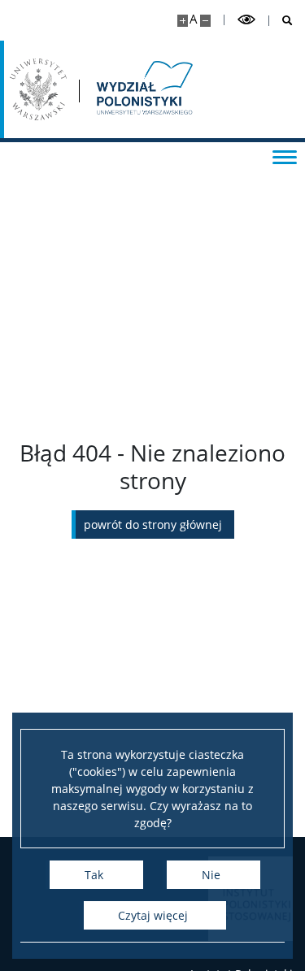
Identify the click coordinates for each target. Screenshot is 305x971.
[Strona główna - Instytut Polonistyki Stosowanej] (143, 89)
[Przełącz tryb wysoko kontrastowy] (246, 20)
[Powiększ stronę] (182, 21)
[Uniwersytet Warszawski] (38, 89)
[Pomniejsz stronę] (205, 21)
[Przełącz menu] (284, 156)
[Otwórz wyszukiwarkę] (281, 20)
